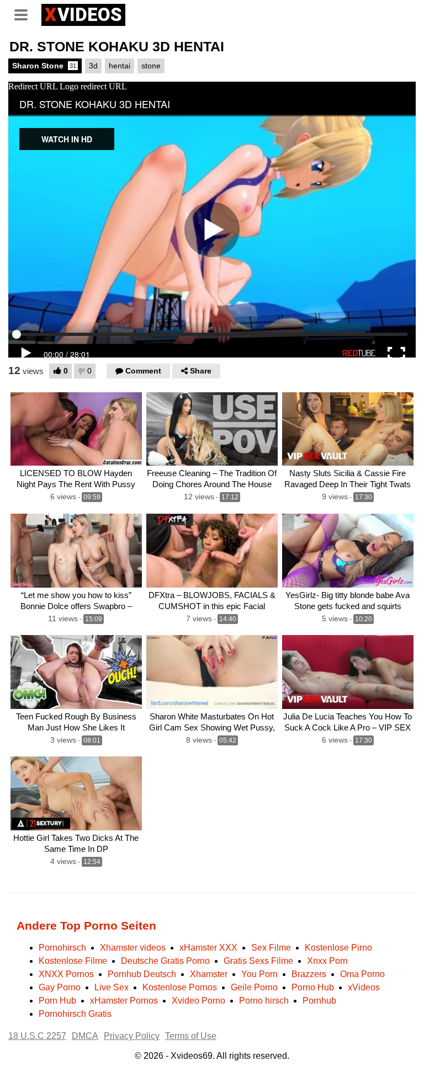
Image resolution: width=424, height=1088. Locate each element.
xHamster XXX (208, 947)
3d (93, 65)
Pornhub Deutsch (142, 974)
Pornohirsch (62, 947)
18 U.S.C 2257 (37, 1036)
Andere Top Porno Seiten (86, 925)
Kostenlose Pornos (179, 987)
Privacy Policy (132, 1036)
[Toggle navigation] (24, 13)
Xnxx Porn (327, 961)
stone (151, 65)
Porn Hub (57, 1000)
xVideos (364, 987)
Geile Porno (254, 987)
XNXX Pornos (66, 974)
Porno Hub (313, 987)
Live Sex (111, 987)
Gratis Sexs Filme (258, 961)
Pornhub (319, 1000)
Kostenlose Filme (73, 961)
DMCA (85, 1036)
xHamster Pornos (124, 1000)
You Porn (259, 974)
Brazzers (309, 974)
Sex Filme (271, 947)
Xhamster (208, 974)
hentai (119, 65)
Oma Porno (362, 974)
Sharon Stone (44, 65)
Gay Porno (60, 987)
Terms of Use (190, 1036)
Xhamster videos (133, 947)
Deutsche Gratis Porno (165, 961)
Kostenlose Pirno (338, 947)
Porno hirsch (264, 1000)
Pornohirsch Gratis (75, 1013)
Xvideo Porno (198, 1000)
